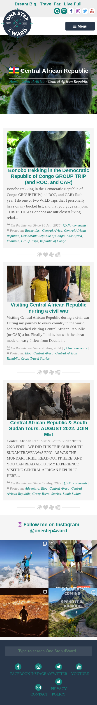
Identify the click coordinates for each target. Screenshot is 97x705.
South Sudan (72, 493)
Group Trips (29, 241)
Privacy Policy (59, 691)
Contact (39, 694)
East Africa (74, 236)
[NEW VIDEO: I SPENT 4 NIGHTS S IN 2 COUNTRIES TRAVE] (72, 564)
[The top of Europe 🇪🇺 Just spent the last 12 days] (24, 564)
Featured (13, 241)
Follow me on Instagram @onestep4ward (50, 527)
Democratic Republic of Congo (43, 236)
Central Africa (33, 81)
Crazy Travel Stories (35, 358)
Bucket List (32, 230)
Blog (28, 353)
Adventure (32, 488)
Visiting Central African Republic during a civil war (48, 308)
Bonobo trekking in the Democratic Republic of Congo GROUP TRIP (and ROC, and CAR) (48, 176)
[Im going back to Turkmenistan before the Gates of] (24, 612)
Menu (81, 26)
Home (13, 81)
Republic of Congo (53, 241)
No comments (76, 225)
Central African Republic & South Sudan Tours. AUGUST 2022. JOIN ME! (48, 428)
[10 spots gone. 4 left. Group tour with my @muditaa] (72, 612)
